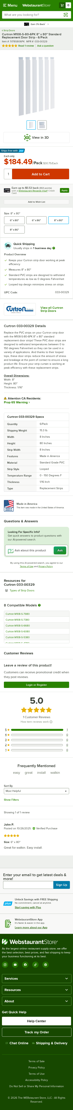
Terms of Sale (36, 1061)
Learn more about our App (31, 927)
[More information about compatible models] (39, 605)
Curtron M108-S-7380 (17, 619)
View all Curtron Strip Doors (51, 309)
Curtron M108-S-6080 (18, 631)
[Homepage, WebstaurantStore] (36, 5)
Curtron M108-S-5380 (18, 637)
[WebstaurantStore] (36, 942)
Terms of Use (26, 566)
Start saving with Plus (28, 907)
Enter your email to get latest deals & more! (34, 877)
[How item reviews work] (51, 722)
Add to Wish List (36, 202)
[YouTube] (15, 965)
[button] (31, 125)
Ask (60, 550)
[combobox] (36, 15)
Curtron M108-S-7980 (18, 614)
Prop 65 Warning (16, 402)
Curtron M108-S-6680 (18, 625)
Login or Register (36, 684)
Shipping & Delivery (51, 1043)
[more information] (53, 248)
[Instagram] (5, 965)
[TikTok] (35, 965)
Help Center (36, 1021)
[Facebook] (25, 965)
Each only (9, 156)
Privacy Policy (46, 566)
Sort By (8, 785)
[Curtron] (20, 309)
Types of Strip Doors (33, 590)
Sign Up (61, 885)
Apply (65, 191)
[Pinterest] (45, 965)
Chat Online (19, 1043)
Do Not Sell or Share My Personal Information (36, 1086)
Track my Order (37, 1032)
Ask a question (45, 45)
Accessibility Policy (36, 1080)
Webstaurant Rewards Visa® (33, 190)
